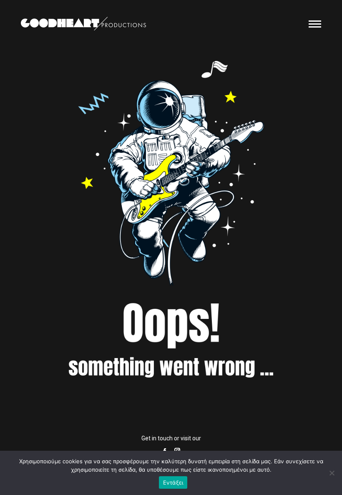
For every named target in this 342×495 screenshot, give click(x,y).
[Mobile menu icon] (315, 24)
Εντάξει (173, 482)
